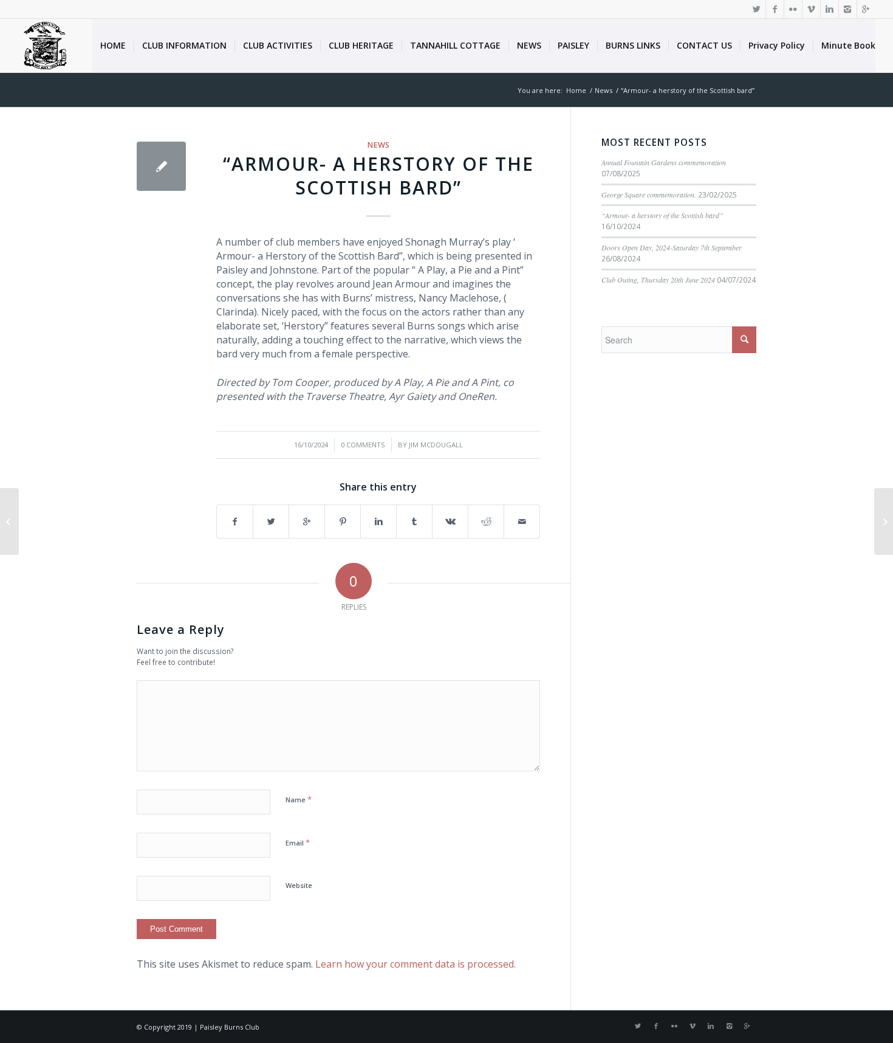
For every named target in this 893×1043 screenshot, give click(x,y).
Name (299, 799)
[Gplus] (866, 9)
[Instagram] (848, 9)
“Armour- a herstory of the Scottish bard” (378, 175)
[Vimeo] (811, 9)
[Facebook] (775, 9)
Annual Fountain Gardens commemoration (663, 162)
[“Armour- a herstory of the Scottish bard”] (161, 166)
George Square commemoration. (648, 194)
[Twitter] (756, 9)
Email (298, 842)
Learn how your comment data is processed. (415, 964)
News (603, 90)
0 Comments (363, 444)
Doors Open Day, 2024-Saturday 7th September (671, 247)
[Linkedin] (829, 9)
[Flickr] (793, 9)
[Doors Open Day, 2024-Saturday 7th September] (9, 521)
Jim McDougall (436, 444)
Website (299, 885)
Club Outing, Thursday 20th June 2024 (658, 279)
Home (576, 90)
